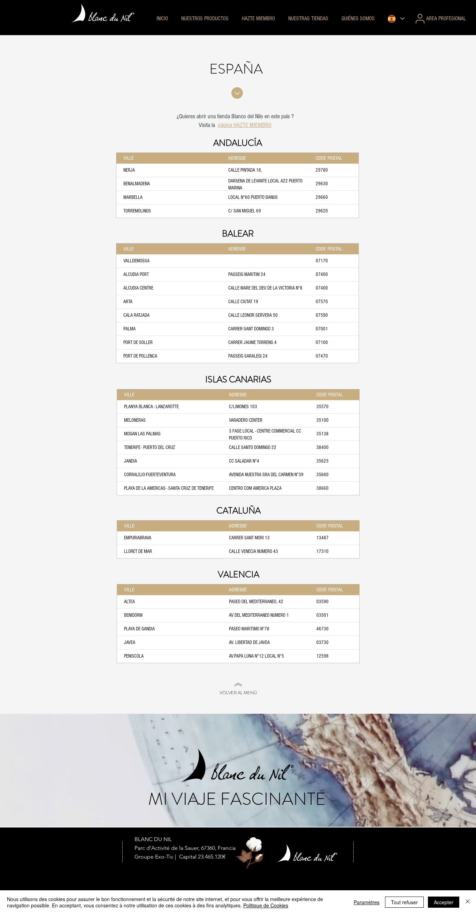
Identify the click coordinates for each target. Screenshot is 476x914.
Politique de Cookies (265, 905)
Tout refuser (404, 902)
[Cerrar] (467, 902)
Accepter (443, 902)
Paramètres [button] (366, 902)
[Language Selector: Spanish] (396, 19)
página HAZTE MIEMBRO (244, 125)
